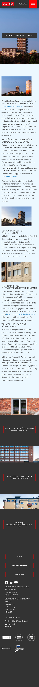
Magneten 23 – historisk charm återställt (19, 477)
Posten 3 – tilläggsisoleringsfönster (19, 525)
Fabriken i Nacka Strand (12, 107)
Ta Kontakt (23, 4)
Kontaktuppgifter (19, 565)
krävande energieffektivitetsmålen (20, 314)
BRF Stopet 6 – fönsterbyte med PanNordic (19, 429)
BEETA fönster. (12, 176)
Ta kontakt (19, 574)
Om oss (19, 557)
